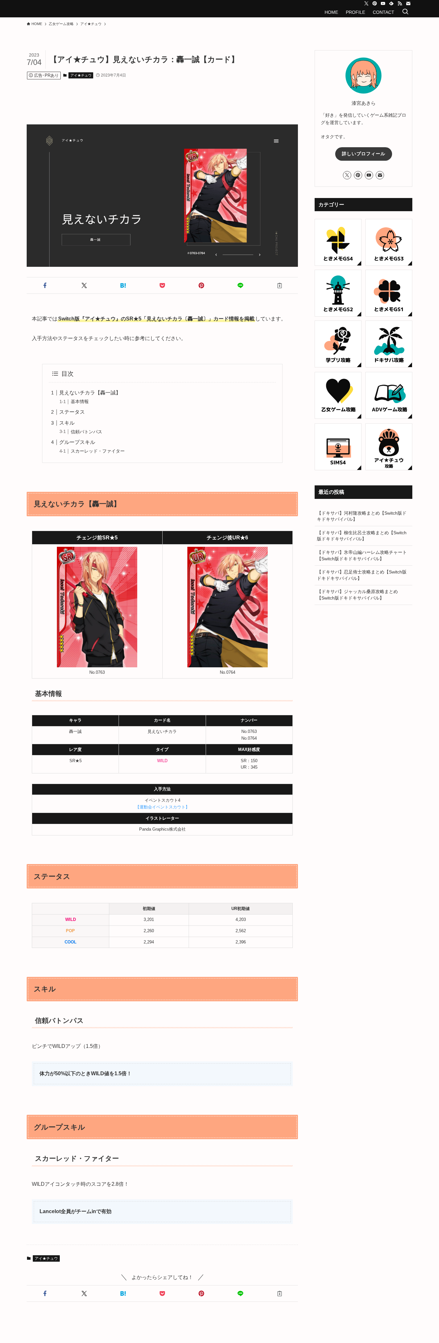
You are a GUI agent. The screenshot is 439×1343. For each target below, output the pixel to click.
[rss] (400, 3)
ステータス (72, 412)
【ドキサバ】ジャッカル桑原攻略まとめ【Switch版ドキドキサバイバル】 (357, 594)
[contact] (408, 3)
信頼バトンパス (86, 431)
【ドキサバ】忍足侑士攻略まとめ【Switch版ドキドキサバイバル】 (362, 575)
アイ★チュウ (81, 75)
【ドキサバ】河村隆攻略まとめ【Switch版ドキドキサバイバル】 (362, 516)
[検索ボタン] (405, 12)
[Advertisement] (168, 95)
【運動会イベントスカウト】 (162, 807)
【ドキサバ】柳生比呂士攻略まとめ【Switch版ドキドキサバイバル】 (362, 536)
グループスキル (77, 442)
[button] (45, 285)
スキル (67, 423)
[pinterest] (375, 3)
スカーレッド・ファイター (98, 451)
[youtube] (383, 3)
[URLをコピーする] (279, 285)
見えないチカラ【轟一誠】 (90, 392)
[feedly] (391, 3)
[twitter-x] (366, 3)
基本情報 (80, 401)
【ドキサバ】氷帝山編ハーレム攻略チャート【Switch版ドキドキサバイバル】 (362, 555)
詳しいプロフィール (363, 153)
